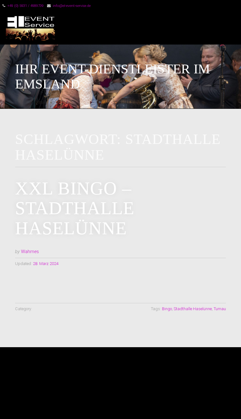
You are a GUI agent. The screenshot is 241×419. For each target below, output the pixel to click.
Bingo (167, 308)
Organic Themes (131, 405)
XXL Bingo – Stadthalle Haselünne (74, 208)
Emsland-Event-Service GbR (134, 28)
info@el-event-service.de (72, 5)
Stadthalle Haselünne (193, 308)
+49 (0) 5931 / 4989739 (25, 5)
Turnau (220, 308)
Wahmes (30, 251)
